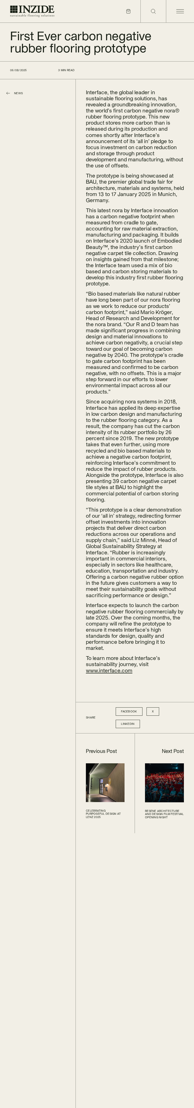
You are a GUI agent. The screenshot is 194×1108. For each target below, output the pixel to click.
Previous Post (101, 751)
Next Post (173, 751)
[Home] (32, 11)
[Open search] (153, 11)
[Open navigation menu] (180, 11)
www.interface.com (109, 670)
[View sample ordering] (128, 11)
